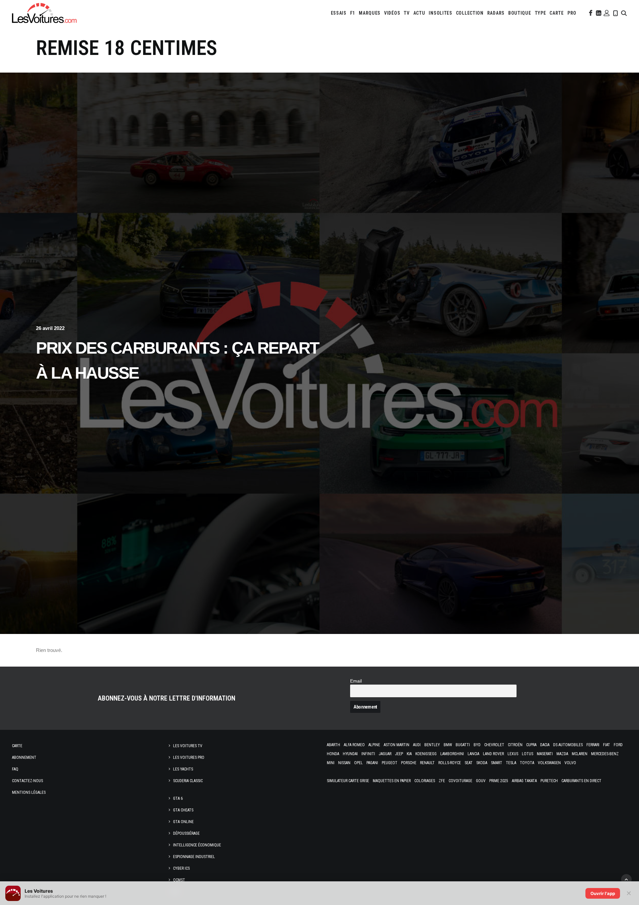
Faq (15, 769)
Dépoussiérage (186, 833)
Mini (330, 762)
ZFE (442, 780)
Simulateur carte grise (348, 780)
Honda (333, 754)
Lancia (473, 754)
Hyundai (350, 754)
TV (406, 13)
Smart (496, 762)
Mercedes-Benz (605, 754)
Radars (496, 13)
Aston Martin (396, 745)
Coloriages (424, 780)
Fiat (606, 745)
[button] (590, 13)
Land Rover (493, 754)
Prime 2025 (498, 780)
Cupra (531, 745)
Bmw (448, 745)
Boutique (519, 13)
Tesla (511, 762)
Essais (338, 13)
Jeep (399, 754)
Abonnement (24, 757)
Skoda (481, 762)
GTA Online (183, 821)
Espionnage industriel (194, 856)
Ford (618, 745)
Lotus (527, 754)
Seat (469, 762)
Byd (477, 745)
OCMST (179, 880)
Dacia (544, 745)
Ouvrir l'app (602, 893)
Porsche (408, 762)
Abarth (333, 745)
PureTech (549, 780)
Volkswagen (549, 762)
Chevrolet (494, 745)
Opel (358, 762)
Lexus (513, 754)
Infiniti (368, 754)
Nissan (344, 762)
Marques (369, 13)
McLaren (579, 754)
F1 (352, 13)
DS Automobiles (568, 745)
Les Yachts (183, 769)
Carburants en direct (581, 780)
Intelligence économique (197, 845)
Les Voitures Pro (188, 757)
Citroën (515, 745)
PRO (571, 13)
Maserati (545, 754)
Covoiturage (460, 780)
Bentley (432, 745)
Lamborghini (452, 754)
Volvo (570, 762)
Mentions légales (29, 792)
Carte (17, 746)
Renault (427, 762)
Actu (419, 13)
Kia (409, 754)
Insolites (440, 13)
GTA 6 (178, 798)
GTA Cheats (183, 810)
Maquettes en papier (392, 780)
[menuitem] (338, 13)
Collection (470, 13)
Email (356, 681)
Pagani (372, 762)
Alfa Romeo (354, 745)
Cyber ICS (181, 868)
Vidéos (392, 13)
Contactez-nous (27, 780)
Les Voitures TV (187, 746)
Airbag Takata (524, 780)
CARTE (556, 13)
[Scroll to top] (626, 879)
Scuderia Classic (188, 780)
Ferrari (592, 745)
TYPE (540, 13)
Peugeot (389, 762)
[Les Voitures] (44, 13)
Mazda (562, 754)
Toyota (527, 762)
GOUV (481, 780)
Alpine (374, 745)
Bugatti (463, 745)
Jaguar (385, 754)
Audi (417, 745)
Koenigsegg (426, 754)
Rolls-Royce (449, 762)
